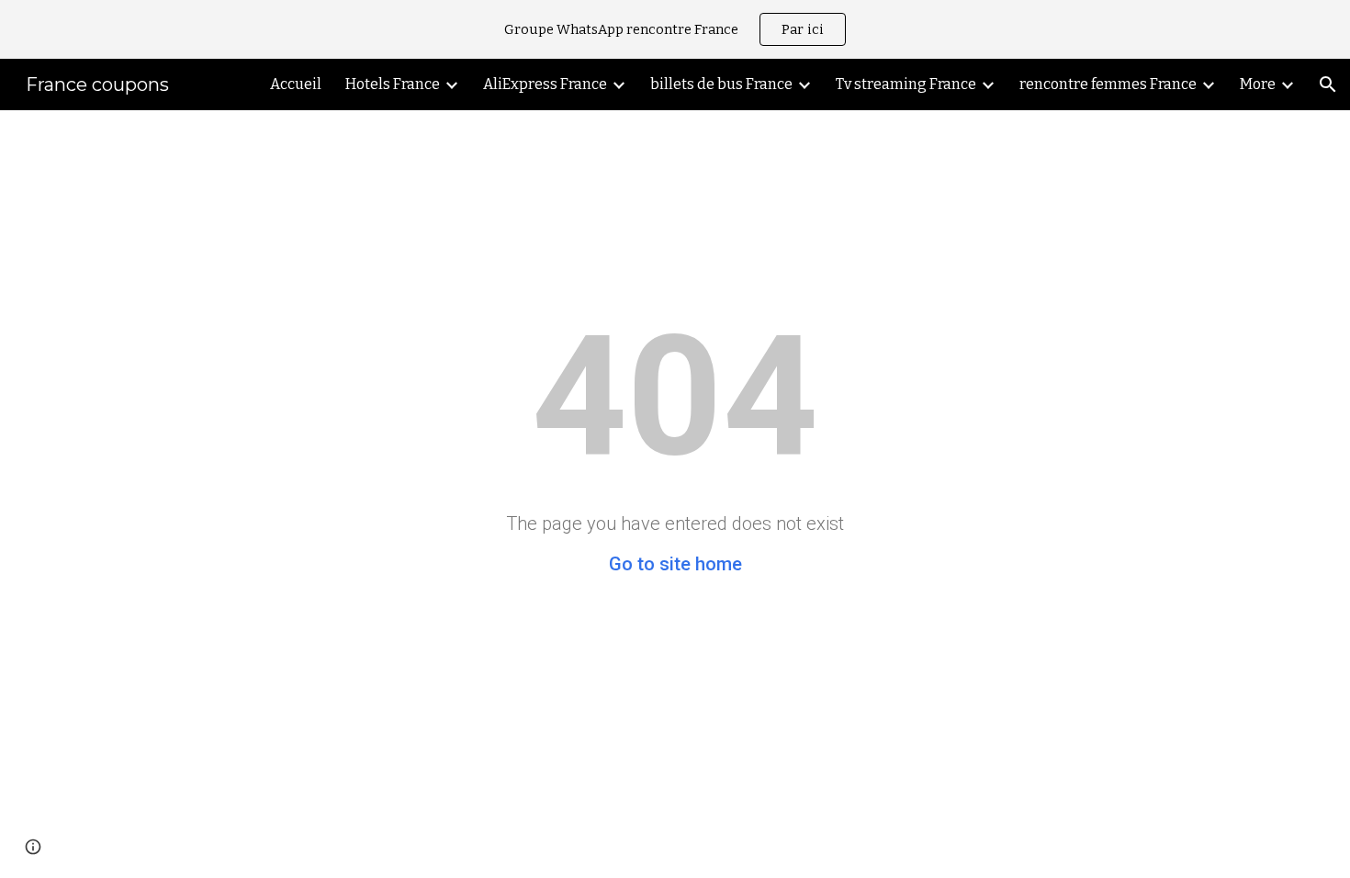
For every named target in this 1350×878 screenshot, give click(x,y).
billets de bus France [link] (721, 84)
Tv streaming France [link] (906, 84)
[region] (675, 29)
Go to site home (675, 564)
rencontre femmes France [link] (1108, 84)
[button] (1328, 84)
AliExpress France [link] (545, 84)
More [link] (1258, 84)
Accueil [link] (295, 84)
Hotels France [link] (392, 84)
